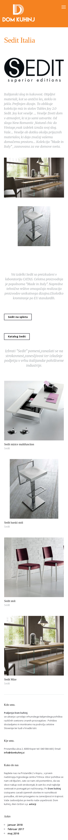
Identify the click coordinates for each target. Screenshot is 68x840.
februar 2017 (16, 829)
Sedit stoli (9, 601)
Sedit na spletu (18, 317)
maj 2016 (13, 833)
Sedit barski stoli (13, 522)
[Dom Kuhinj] (18, 13)
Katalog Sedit (17, 336)
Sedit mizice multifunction (19, 444)
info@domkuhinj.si (14, 752)
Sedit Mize (10, 679)
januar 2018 (15, 824)
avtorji (32, 804)
